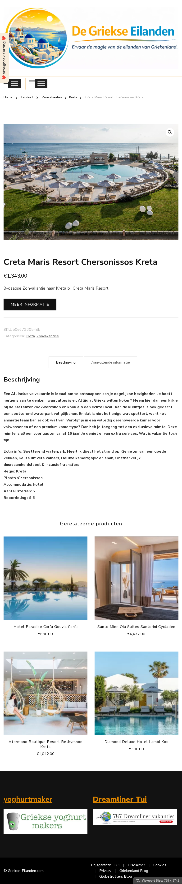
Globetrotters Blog (115, 876)
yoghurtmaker (28, 799)
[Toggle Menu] (14, 83)
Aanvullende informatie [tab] (110, 362)
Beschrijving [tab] (66, 362)
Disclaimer (136, 865)
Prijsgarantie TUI (105, 865)
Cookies (159, 865)
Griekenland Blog (133, 870)
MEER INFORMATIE (30, 304)
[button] (170, 132)
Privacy (105, 870)
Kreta (30, 336)
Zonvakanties (47, 336)
